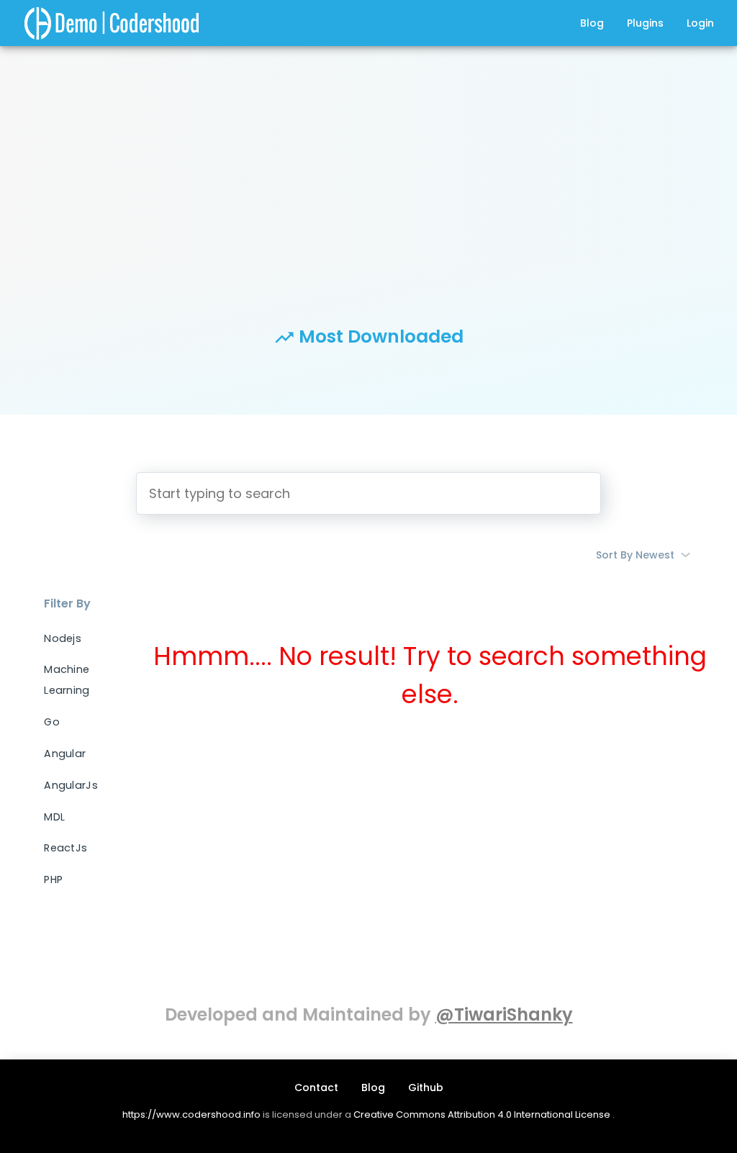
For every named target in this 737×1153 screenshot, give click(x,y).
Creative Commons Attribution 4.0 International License (482, 1114)
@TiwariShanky (504, 1014)
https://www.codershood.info (191, 1114)
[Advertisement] (368, 158)
